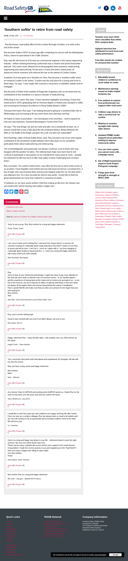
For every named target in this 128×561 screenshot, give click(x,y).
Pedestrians (99, 216)
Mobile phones (100, 211)
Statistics (115, 222)
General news (105, 208)
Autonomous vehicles (103, 195)
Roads (115, 219)
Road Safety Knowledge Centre (55, 524)
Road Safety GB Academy (53, 521)
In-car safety (115, 208)
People (107, 216)
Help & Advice (11, 529)
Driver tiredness (110, 200)
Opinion (116, 214)
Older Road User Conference (54, 536)
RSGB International (51, 526)
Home (8, 521)
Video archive (11, 536)
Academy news (111, 192)
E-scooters (114, 203)
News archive (11, 534)
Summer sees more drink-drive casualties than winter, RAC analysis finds (108, 39)
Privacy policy (11, 547)
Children (115, 195)
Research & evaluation (103, 219)
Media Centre (11, 531)
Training (117, 224)
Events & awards (112, 206)
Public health (116, 216)
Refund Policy (11, 552)
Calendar (9, 526)
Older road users (106, 214)
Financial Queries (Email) (15, 555)
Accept (115, 555)
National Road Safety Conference (55, 529)
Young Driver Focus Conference (55, 531)
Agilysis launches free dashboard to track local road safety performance (109, 51)
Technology (99, 224)
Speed (108, 222)
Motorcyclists (112, 211)
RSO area (9, 541)
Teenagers (108, 224)
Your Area (9, 538)
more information (100, 555)
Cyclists (98, 198)
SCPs (102, 222)
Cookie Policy (11, 550)
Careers (9, 524)
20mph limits (99, 192)
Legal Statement (11, 545)
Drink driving (107, 198)
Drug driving (104, 203)
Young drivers (100, 227)
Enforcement (99, 206)
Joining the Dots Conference (54, 534)
